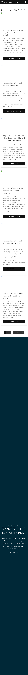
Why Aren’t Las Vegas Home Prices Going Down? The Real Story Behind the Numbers (14, 138)
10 (15, 332)
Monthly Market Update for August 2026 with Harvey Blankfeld (13, 32)
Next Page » (20, 333)
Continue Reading (14, 58)
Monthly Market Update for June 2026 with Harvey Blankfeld (13, 190)
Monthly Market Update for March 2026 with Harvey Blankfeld (13, 295)
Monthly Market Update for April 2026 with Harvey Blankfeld (13, 243)
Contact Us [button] (14, 552)
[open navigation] (26, 2)
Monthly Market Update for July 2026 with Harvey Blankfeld (13, 85)
